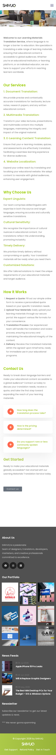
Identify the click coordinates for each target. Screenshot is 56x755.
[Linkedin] (20, 565)
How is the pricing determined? (27, 427)
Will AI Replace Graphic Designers (33, 678)
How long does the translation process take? (31, 412)
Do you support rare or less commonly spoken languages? (32, 444)
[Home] (28, 744)
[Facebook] (5, 565)
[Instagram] (13, 565)
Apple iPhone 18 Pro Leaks (29, 666)
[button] (28, 411)
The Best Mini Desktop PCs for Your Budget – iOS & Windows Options (34, 692)
